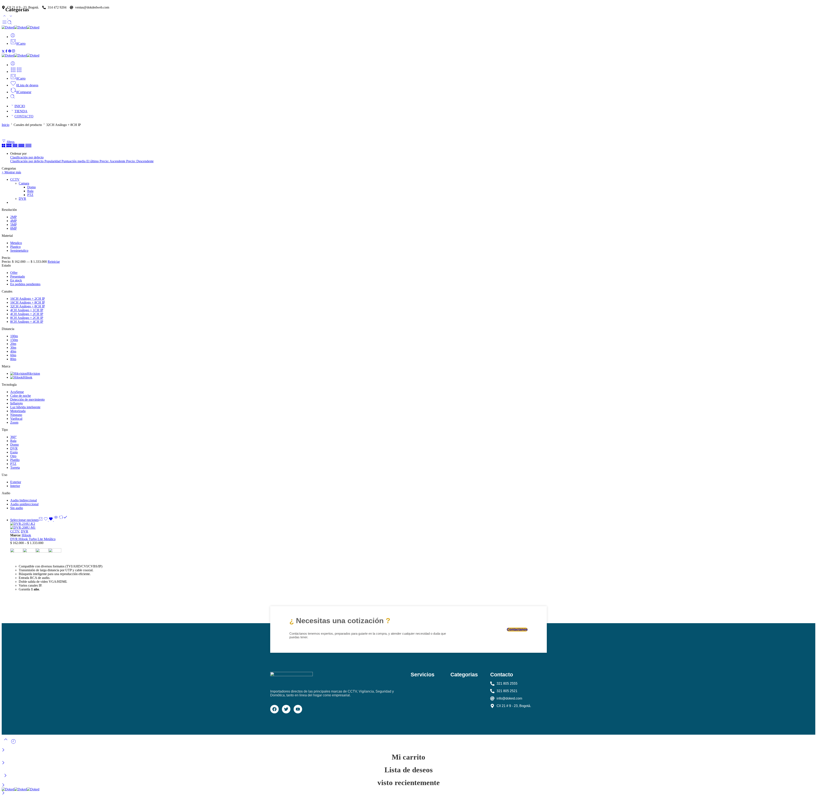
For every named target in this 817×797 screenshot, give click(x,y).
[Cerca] (3, 750)
